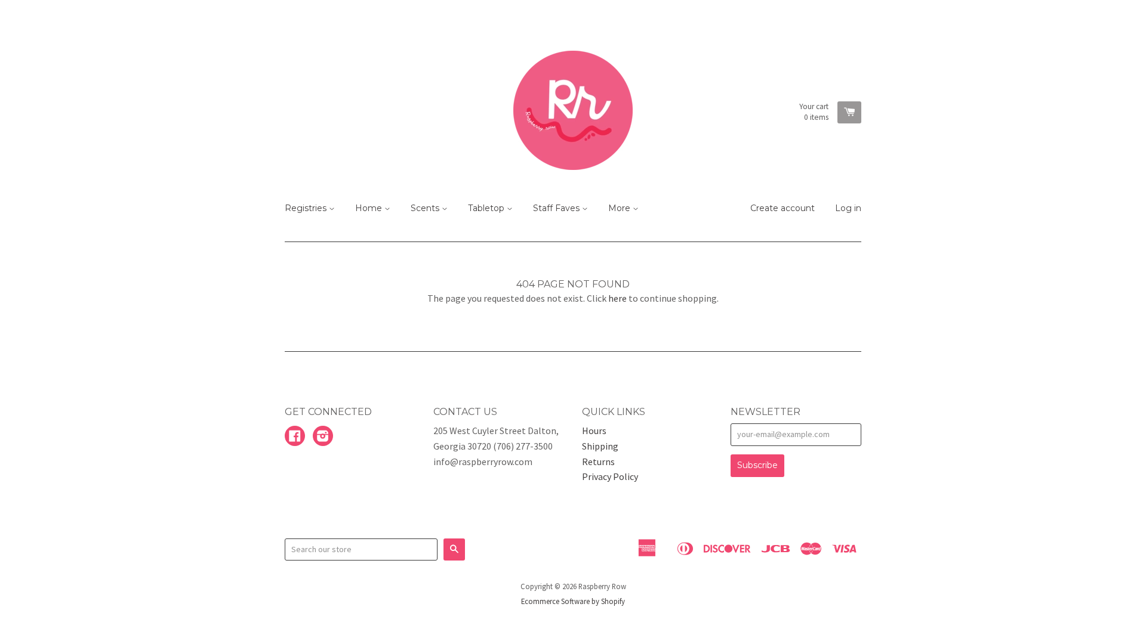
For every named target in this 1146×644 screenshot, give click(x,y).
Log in (848, 208)
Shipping (600, 446)
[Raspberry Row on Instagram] (323, 437)
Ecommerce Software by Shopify (573, 601)
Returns (598, 461)
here (617, 298)
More (620, 208)
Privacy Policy (610, 476)
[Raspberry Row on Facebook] (295, 437)
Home (369, 208)
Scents (426, 208)
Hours (594, 430)
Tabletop (487, 208)
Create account (782, 208)
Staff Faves (557, 208)
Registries (307, 208)
